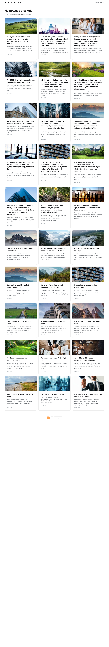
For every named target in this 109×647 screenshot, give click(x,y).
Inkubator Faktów (13, 2)
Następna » (58, 418)
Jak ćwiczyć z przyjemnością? (52, 394)
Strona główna (99, 2)
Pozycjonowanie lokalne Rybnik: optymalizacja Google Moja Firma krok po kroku (87, 207)
